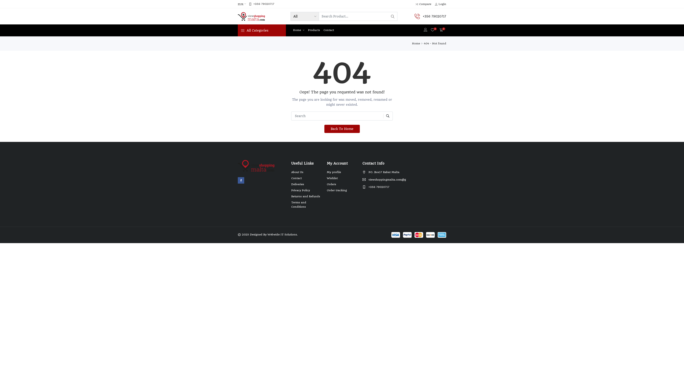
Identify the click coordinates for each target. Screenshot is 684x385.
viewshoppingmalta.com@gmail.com (387, 179)
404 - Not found (435, 43)
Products (314, 30)
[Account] (425, 30)
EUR (240, 4)
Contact (328, 30)
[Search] (392, 16)
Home (297, 30)
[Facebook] (241, 180)
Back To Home (342, 129)
